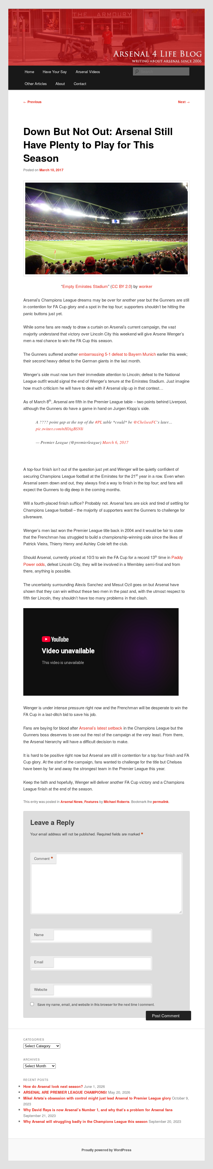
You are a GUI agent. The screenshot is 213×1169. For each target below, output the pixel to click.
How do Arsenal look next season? (53, 1086)
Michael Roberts (117, 801)
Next (184, 101)
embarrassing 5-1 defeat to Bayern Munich (117, 354)
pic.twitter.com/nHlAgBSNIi (59, 428)
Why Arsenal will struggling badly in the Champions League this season (85, 1121)
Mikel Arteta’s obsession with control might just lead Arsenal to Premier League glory (97, 1098)
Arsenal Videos (88, 71)
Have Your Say (55, 71)
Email (38, 961)
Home (29, 71)
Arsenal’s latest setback (100, 728)
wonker (145, 286)
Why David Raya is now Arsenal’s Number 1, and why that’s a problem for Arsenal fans (98, 1109)
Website (40, 989)
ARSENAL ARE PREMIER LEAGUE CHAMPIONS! (65, 1092)
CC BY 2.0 (121, 286)
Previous (32, 101)
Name (39, 934)
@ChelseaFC (144, 422)
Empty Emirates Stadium (85, 286)
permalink (161, 801)
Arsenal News (71, 801)
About (60, 83)
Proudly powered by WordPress (106, 1149)
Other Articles (36, 83)
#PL (98, 422)
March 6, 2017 (115, 442)
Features (91, 801)
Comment (43, 858)
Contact (80, 83)
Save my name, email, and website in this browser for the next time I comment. (95, 1004)
